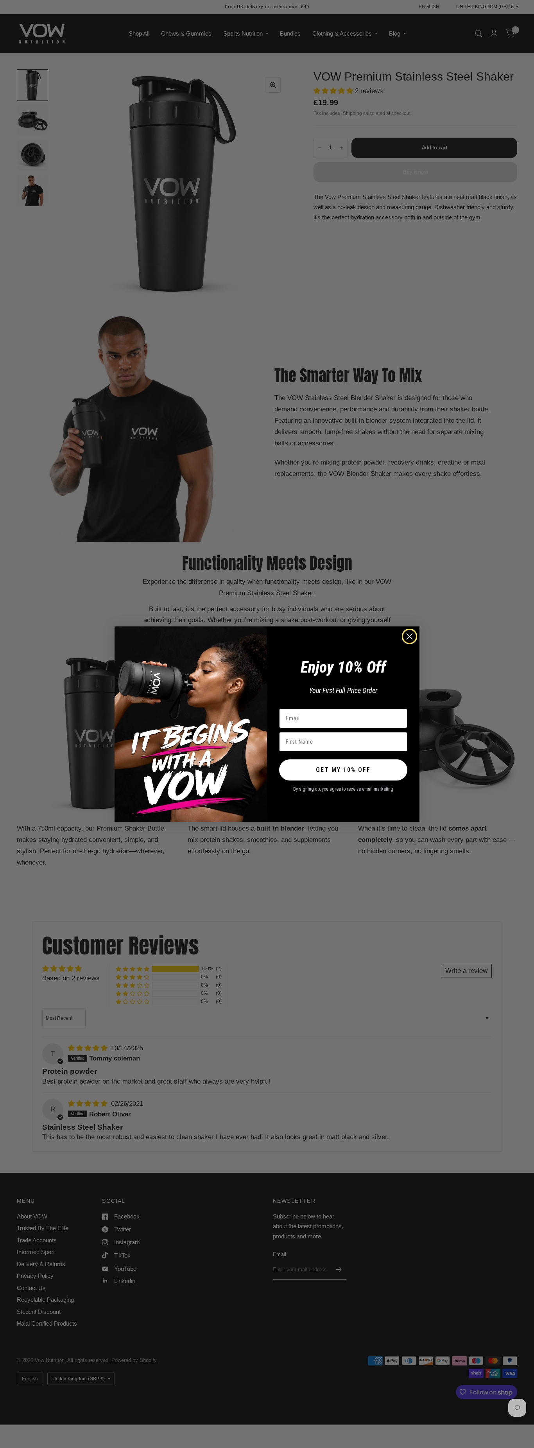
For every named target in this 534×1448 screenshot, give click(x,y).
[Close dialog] (409, 636)
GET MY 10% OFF (343, 769)
